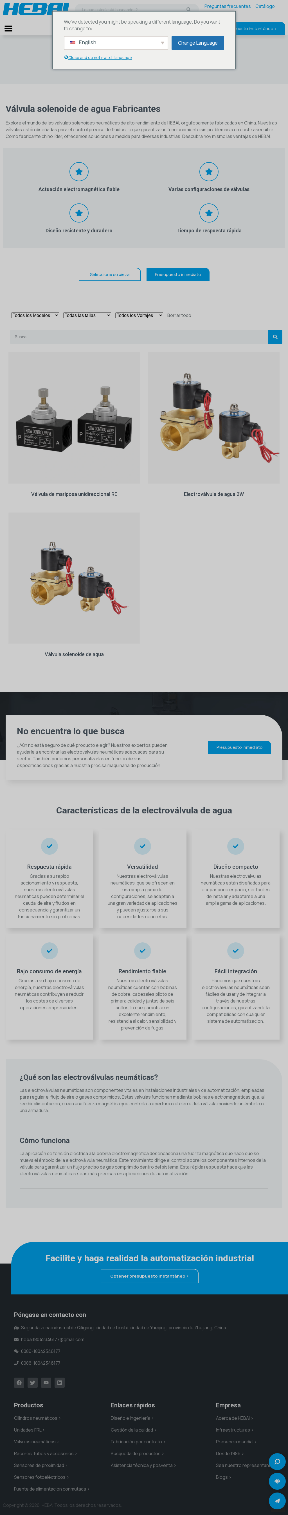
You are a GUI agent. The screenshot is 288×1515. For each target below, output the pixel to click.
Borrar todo (179, 315)
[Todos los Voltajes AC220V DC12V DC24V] (139, 315)
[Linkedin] (60, 1383)
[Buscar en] (189, 9)
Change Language (198, 43)
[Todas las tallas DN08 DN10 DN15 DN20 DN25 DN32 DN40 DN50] (87, 315)
